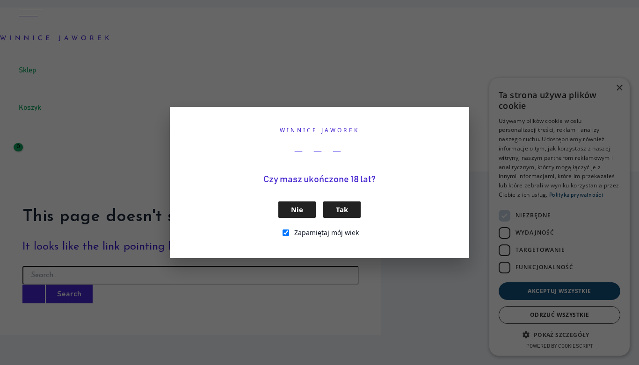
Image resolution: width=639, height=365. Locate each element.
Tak (342, 209)
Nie (297, 209)
